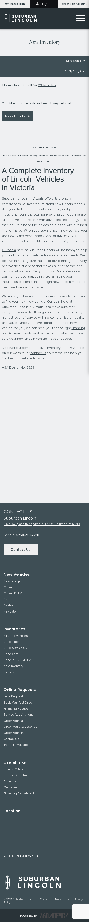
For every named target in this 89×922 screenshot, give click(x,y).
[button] (15, 4)
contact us (38, 353)
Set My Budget (73, 71)
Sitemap (45, 899)
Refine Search (73, 60)
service (31, 317)
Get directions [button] (19, 856)
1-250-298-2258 (27, 535)
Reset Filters (17, 116)
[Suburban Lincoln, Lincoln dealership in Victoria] (23, 18)
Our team (9, 250)
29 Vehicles (47, 85)
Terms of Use (62, 899)
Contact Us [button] (21, 550)
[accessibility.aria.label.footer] (54, 915)
